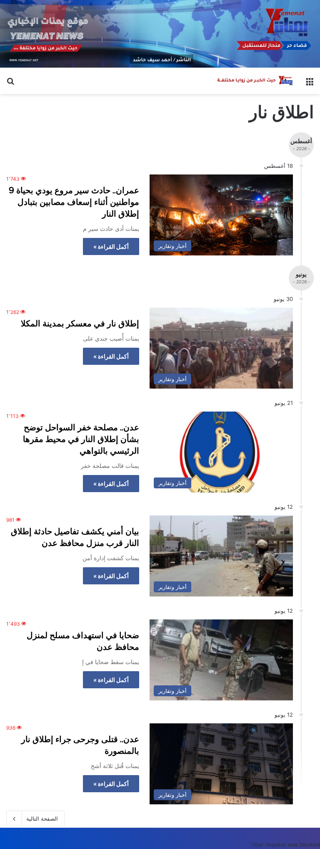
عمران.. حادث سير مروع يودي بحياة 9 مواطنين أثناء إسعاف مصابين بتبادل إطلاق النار (74, 202)
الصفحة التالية (42, 818)
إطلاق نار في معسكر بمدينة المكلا (80, 323)
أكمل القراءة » (111, 246)
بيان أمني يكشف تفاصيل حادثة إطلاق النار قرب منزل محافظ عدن (75, 537)
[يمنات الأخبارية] (255, 80)
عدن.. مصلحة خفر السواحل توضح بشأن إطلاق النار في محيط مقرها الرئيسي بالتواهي (81, 439)
